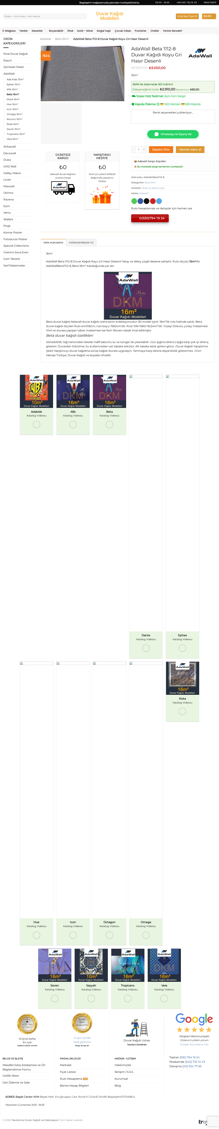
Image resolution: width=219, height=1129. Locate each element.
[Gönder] (84, 16)
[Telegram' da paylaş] (159, 201)
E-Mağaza (9, 31)
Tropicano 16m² (16, 134)
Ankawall (9, 146)
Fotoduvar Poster (15, 239)
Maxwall (8, 186)
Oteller (154, 31)
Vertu (7, 212)
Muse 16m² (13, 99)
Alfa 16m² (12, 89)
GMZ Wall (9, 166)
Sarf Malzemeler (14, 265)
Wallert (8, 219)
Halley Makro (12, 173)
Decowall (9, 153)
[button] (187, 16)
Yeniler (23, 31)
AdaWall (9, 73)
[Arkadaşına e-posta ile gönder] (146, 201)
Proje (6, 225)
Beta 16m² (13, 94)
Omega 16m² (14, 114)
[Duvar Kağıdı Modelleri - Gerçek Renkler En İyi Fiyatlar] (109, 16)
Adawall (143, 193)
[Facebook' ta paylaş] (140, 201)
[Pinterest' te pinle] (153, 201)
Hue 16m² (12, 104)
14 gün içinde (82, 1037)
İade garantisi (82, 1042)
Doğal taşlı (104, 31)
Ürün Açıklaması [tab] (53, 242)
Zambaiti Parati (13, 67)
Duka (7, 159)
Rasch (7, 60)
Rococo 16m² (14, 119)
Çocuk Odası (123, 31)
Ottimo (8, 192)
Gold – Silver (85, 31)
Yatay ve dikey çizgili (153, 188)
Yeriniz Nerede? (172, 31)
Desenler (37, 31)
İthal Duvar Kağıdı (15, 53)
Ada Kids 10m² (15, 79)
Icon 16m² (12, 109)
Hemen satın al (190, 149)
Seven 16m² (14, 129)
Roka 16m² (13, 124)
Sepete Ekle (161, 149)
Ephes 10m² (14, 84)
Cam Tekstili (11, 259)
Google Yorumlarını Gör (194, 1044)
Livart (7, 179)
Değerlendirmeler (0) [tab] (81, 242)
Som (6, 206)
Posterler (140, 31)
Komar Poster (12, 232)
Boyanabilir (56, 31)
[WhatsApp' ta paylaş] (134, 201)
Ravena (8, 199)
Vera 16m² (12, 139)
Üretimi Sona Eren (16, 252)
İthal (70, 31)
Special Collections (16, 245)
